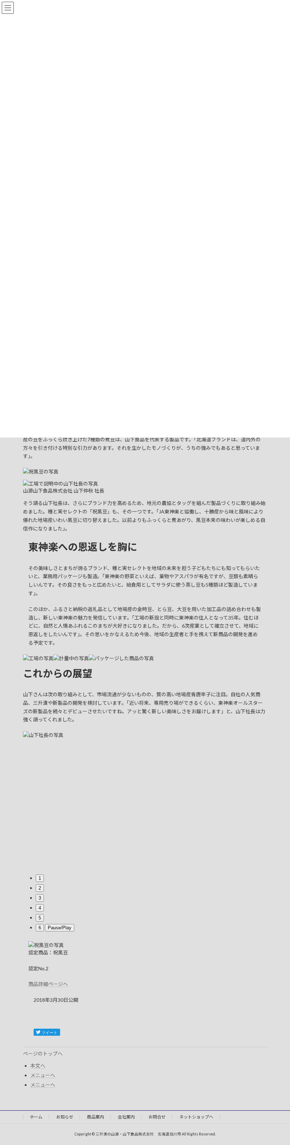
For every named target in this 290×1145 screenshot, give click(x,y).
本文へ (37, 1066)
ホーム (36, 1117)
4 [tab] (40, 908)
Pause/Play (59, 927)
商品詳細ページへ (48, 984)
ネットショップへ (196, 1117)
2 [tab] (40, 888)
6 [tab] (40, 927)
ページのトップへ (43, 1054)
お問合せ (157, 1117)
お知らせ (64, 1117)
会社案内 (126, 1117)
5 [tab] (40, 917)
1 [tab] (40, 878)
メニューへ (42, 1075)
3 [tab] (40, 898)
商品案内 (95, 1117)
